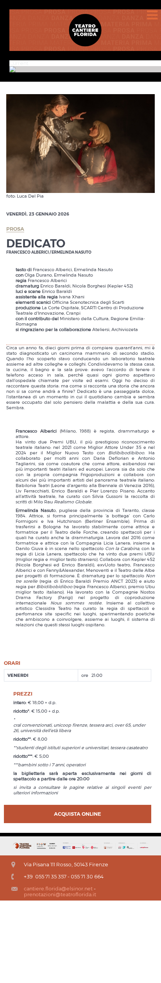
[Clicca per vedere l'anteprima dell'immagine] (80, 143)
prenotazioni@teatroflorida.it (60, 894)
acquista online (77, 814)
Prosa (15, 229)
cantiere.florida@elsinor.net (58, 889)
